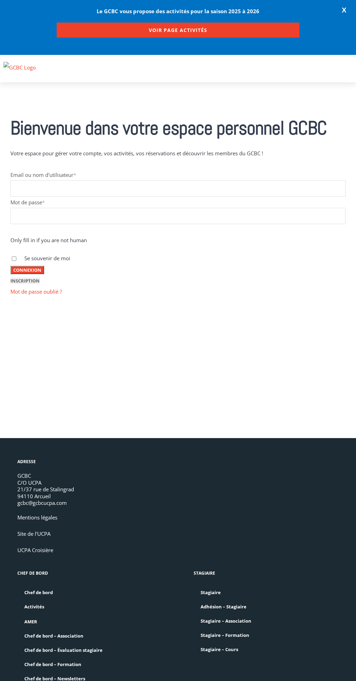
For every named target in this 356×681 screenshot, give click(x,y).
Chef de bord (38, 592)
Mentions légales (37, 517)
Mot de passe (27, 202)
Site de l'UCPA (33, 533)
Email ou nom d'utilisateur (43, 174)
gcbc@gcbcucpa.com (42, 502)
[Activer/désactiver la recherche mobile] (337, 71)
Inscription (25, 281)
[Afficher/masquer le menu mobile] (350, 71)
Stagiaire (211, 592)
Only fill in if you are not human (48, 240)
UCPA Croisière (35, 550)
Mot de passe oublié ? (36, 291)
